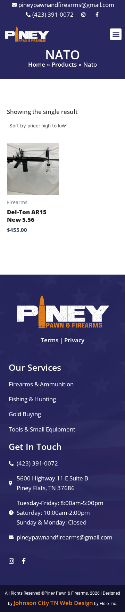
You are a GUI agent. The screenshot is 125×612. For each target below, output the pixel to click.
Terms (49, 340)
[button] (116, 34)
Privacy (74, 340)
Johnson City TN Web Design (53, 603)
